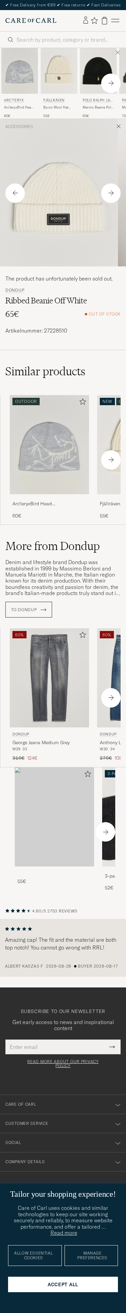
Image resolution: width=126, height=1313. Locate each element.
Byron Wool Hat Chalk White (55, 107)
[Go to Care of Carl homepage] (30, 20)
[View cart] (104, 20)
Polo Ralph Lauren (98, 101)
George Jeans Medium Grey (41, 742)
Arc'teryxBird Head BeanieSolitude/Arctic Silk (20, 107)
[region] (63, 948)
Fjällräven (54, 100)
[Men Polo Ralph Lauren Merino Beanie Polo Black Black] (98, 71)
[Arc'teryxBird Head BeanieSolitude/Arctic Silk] (49, 498)
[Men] (54, 816)
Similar (45, 371)
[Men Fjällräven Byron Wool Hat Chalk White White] (59, 71)
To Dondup (24, 609)
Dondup (14, 290)
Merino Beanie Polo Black (98, 107)
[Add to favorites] (81, 403)
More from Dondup (52, 546)
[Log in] (85, 20)
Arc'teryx (14, 100)
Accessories (19, 126)
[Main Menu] (115, 21)
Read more (63, 1233)
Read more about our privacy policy (62, 1064)
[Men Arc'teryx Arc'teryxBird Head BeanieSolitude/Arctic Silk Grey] (19, 71)
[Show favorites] (94, 20)
